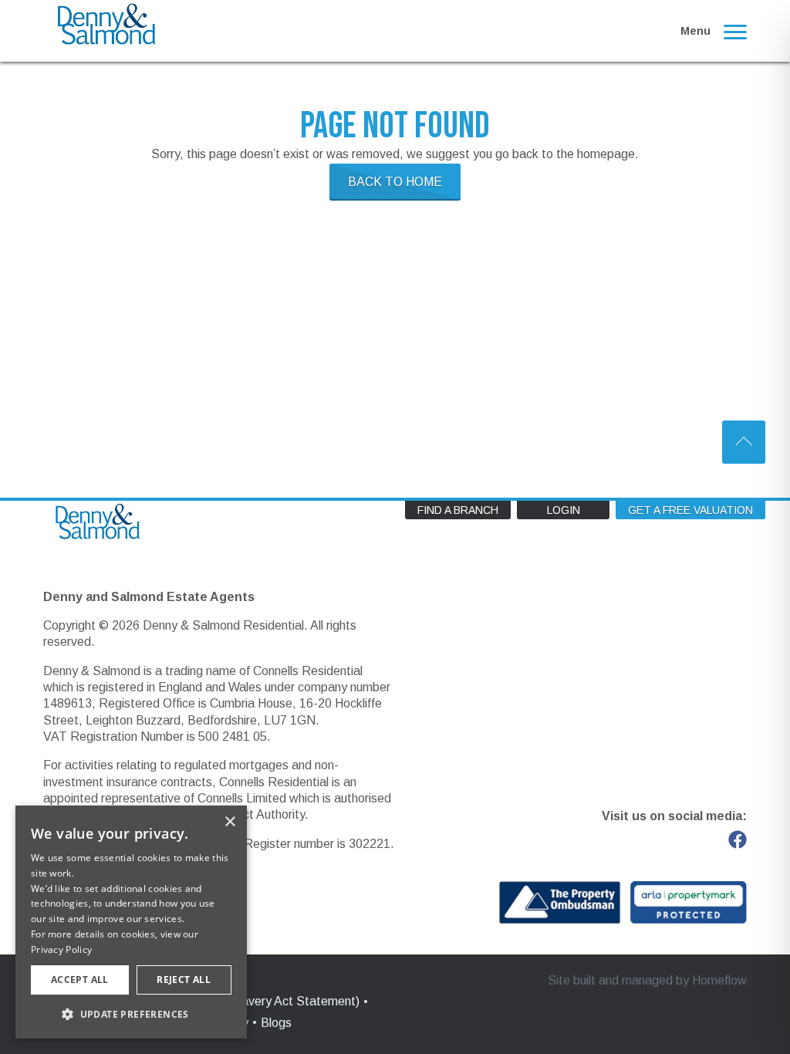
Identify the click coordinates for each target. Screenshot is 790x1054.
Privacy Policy (61, 949)
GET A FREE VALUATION (690, 510)
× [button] (229, 822)
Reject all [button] (184, 979)
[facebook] (737, 839)
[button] (131, 1014)
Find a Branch (457, 510)
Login (563, 510)
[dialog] (131, 922)
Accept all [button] (80, 979)
